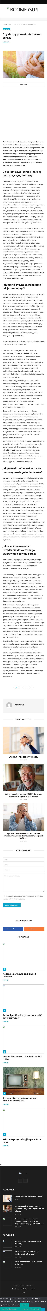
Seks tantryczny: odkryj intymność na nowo (22, 1140)
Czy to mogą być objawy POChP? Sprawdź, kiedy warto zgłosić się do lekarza (23, 795)
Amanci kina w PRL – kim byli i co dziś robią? (22, 1058)
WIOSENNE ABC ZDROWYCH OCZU (23, 757)
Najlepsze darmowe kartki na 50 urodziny (19, 975)
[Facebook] (21, 687)
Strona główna (7, 24)
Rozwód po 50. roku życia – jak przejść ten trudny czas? (22, 1016)
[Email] (32, 687)
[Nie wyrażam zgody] (43, 1309)
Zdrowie (6, 29)
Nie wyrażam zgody (9, 1309)
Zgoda (24, 1305)
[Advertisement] (23, 114)
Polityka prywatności (28, 1289)
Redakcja (6, 42)
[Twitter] (24, 687)
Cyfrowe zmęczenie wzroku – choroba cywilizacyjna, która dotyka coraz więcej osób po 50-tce (23, 835)
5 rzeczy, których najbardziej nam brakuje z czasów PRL (20, 1099)
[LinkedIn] (28, 687)
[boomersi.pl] (23, 11)
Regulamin (15, 1289)
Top (23, 1293)
